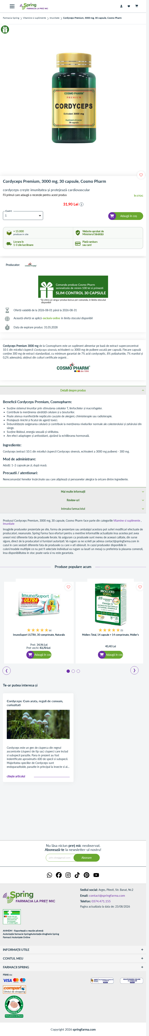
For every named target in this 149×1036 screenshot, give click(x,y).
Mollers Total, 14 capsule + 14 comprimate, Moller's (110, 634)
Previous (4, 669)
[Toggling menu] (12, 6)
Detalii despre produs (73, 390)
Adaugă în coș (42, 654)
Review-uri (73, 500)
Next (131, 669)
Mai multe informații (73, 491)
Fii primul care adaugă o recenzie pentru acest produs (35, 195)
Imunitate (54, 18)
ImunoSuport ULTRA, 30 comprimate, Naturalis (39, 634)
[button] (81, 204)
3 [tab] (78, 671)
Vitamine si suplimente (34, 18)
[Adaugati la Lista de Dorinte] (68, 587)
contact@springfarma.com (107, 895)
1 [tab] (68, 671)
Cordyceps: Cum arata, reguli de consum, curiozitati (35, 703)
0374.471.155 (101, 901)
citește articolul (16, 776)
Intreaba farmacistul (73, 508)
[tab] (73, 390)
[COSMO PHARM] (30, 265)
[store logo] (31, 6)
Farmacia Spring (11, 18)
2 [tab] (73, 671)
